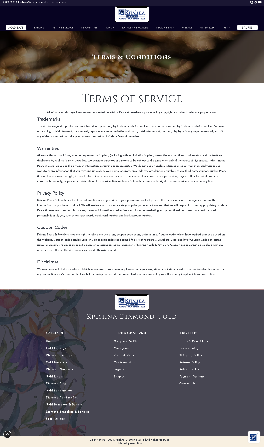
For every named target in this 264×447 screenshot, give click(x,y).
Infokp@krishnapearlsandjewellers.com (44, 2)
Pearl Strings (55, 418)
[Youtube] (260, 2)
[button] (208, 27)
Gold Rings (54, 376)
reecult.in (136, 443)
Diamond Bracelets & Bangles (67, 411)
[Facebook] (256, 2)
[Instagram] (252, 2)
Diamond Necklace (59, 369)
